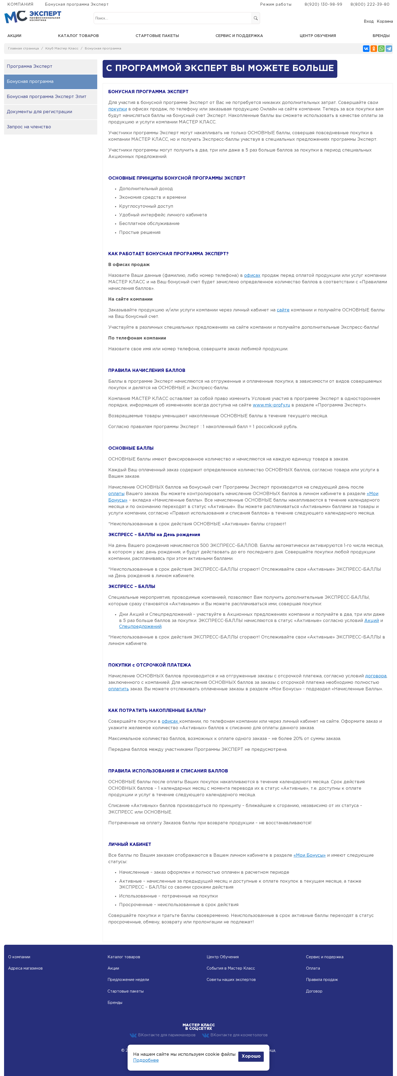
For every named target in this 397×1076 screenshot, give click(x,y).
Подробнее (146, 1060)
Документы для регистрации (39, 112)
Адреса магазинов (25, 968)
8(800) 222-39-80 (370, 4)
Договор (314, 991)
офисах (252, 276)
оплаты (116, 494)
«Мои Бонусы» (310, 855)
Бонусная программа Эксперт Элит (46, 97)
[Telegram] (389, 48)
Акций (371, 621)
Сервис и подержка (325, 957)
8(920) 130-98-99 (323, 4)
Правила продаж (322, 979)
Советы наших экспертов (231, 979)
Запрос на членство (29, 127)
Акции (14, 36)
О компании (19, 957)
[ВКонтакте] (366, 48)
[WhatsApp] (381, 48)
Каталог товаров (78, 36)
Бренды (381, 36)
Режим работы (276, 4)
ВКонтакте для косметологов (239, 1035)
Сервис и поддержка (239, 36)
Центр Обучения (223, 957)
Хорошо (251, 1056)
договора (375, 676)
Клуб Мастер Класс (61, 48)
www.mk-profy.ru (271, 405)
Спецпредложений (140, 627)
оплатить (118, 689)
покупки (117, 109)
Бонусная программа (103, 48)
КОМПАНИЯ (20, 4)
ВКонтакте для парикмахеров (167, 1035)
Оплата (313, 968)
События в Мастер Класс (231, 968)
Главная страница (23, 48)
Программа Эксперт (29, 67)
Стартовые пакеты (157, 36)
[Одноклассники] (374, 48)
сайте (283, 310)
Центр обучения (318, 36)
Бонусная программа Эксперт (77, 4)
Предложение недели (128, 979)
